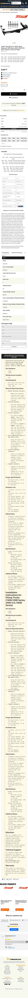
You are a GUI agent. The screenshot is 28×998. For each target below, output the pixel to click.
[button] (1, 29)
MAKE (16, 10)
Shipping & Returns (20, 969)
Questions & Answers (17, 252)
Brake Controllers (7, 971)
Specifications (5, 252)
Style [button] (18, 138)
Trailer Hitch (8, 12)
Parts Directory (7, 973)
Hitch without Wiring (13, 12)
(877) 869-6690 (21, 110)
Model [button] (14, 138)
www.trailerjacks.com (12, 860)
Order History (20, 968)
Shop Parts (5, 6)
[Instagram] (8, 984)
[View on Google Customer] (3, 936)
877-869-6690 (7, 981)
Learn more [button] (13, 105)
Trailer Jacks (22, 6)
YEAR (12, 10)
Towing (3, 12)
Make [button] (9, 138)
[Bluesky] (9, 984)
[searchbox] (16, 3)
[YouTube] (6, 984)
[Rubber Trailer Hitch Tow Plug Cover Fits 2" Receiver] (7, 893)
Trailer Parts (7, 969)
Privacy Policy (20, 980)
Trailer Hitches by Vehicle (14, 6)
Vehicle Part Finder (7, 972)
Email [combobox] (3, 343)
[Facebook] (4, 984)
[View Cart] (26, 3)
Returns (20, 971)
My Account (21, 966)
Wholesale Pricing (20, 978)
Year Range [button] (4, 138)
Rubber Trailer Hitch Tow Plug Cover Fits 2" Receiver (6, 901)
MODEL (22, 10)
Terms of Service (21, 981)
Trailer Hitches (7, 966)
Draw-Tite (25, 118)
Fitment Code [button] (24, 138)
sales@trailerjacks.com (7, 982)
